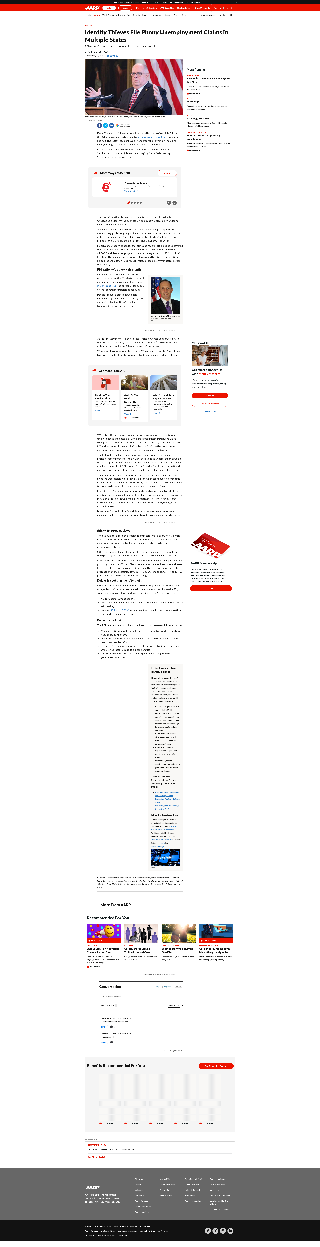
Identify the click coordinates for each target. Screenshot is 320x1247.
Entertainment (194, 75)
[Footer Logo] (102, 1187)
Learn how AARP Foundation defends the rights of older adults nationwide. (162, 405)
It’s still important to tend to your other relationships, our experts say (215, 958)
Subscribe (210, 396)
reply (103, 1027)
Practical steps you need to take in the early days (178, 958)
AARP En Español (167, 1184)
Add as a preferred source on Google (127, 125)
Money (88, 25)
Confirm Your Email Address (103, 396)
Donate (138, 1184)
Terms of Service (120, 1226)
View (97, 410)
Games (189, 98)
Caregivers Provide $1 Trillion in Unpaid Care (137, 950)
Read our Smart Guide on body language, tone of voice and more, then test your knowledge (103, 959)
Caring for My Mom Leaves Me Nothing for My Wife (214, 950)
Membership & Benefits (146, 8)
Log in (159, 986)
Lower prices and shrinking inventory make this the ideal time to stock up (208, 88)
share (169, 1027)
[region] (141, 1019)
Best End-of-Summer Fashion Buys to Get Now (208, 80)
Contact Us (165, 1179)
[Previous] (169, 202)
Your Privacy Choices (106, 1235)
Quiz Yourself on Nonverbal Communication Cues (103, 950)
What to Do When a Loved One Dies (177, 950)
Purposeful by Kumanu (136, 183)
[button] (231, 15)
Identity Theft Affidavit (161, 839)
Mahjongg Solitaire (198, 118)
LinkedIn (111, 125)
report (177, 1027)
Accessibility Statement (140, 1226)
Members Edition (184, 8)
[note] (134, 118)
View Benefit (130, 191)
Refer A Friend (166, 1195)
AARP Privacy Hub (102, 1226)
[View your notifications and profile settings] (182, 1006)
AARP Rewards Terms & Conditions (100, 1231)
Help (219, 15)
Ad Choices (90, 1235)
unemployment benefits (151, 136)
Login (227, 8)
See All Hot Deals (96, 1157)
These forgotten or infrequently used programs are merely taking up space (208, 144)
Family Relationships (171, 945)
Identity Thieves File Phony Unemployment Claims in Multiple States (156, 36)
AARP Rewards (203, 8)
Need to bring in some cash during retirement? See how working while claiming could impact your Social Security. (156, 2)
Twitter (105, 125)
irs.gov (162, 843)
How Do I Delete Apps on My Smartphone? (203, 137)
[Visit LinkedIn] (231, 1231)
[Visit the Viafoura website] (177, 1051)
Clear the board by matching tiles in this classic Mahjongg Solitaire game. (207, 124)
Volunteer (139, 1190)
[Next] (174, 202)
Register (217, 8)
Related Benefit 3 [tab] (134, 202)
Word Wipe (193, 101)
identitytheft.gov (158, 846)
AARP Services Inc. (193, 1201)
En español (112, 56)
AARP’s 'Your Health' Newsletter (132, 398)
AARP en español (208, 15)
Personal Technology (197, 132)
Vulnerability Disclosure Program (154, 1231)
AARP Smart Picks (167, 8)
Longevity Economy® (219, 1209)
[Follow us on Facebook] (208, 1231)
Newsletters (165, 1190)
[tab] (109, 1005)
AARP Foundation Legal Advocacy (163, 396)
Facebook (99, 125)
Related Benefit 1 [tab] (128, 202)
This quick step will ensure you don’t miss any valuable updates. (105, 403)
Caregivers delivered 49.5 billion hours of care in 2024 (140, 958)
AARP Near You (142, 1212)
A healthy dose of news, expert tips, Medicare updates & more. (133, 407)
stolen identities (106, 285)
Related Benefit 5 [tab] (140, 202)
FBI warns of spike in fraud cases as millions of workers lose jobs (121, 46)
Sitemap (88, 1226)
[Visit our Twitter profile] (215, 1231)
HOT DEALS (95, 1145)
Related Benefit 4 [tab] (137, 202)
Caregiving (92, 945)
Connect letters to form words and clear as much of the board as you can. (208, 107)
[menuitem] (88, 16)
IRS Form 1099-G (119, 610)
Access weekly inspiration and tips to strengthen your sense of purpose (148, 187)
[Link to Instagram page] (223, 1231)
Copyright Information (127, 1231)
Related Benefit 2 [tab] (131, 202)
